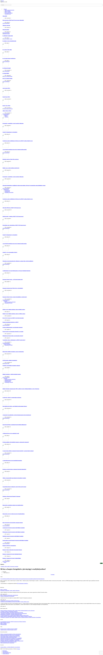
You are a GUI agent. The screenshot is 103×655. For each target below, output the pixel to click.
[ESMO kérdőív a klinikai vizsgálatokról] (5, 358)
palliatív (31, 578)
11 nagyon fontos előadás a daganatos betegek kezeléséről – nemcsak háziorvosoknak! (18, 450)
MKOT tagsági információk (9, 10)
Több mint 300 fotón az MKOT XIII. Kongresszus (12, 207)
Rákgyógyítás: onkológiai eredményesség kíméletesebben (13, 505)
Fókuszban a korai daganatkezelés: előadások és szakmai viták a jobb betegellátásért (18, 261)
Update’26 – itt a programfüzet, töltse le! (10, 252)
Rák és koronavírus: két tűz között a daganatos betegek (13, 522)
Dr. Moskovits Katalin (7, 68)
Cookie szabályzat (6, 653)
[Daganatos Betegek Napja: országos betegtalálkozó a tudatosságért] (5, 294)
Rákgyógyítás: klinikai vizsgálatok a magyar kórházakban (13, 351)
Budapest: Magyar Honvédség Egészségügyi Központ (12, 549)
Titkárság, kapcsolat (6, 25)
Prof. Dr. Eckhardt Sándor (7, 78)
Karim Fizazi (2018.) (6, 96)
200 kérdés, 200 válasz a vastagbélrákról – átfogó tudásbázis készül (11, 640)
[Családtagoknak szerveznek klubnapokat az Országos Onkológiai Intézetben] (5, 268)
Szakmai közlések (8, 381)
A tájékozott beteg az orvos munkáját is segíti (11, 433)
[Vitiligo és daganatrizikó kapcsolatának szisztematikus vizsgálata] (5, 475)
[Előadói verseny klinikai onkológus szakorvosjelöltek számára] (5, 307)
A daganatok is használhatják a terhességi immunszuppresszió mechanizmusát (13, 613)
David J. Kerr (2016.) (6, 105)
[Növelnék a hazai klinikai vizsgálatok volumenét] (6, 363)
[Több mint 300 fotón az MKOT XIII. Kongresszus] (5, 205)
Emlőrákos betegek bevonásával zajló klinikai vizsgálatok (13, 536)
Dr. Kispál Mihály (6, 73)
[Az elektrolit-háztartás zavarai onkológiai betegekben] (5, 458)
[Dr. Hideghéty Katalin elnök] (6, 33)
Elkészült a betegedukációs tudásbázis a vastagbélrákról (9, 639)
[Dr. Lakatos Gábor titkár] (5, 47)
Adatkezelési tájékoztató (7, 652)
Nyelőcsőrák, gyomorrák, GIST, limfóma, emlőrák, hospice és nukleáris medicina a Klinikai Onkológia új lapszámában (20, 617)
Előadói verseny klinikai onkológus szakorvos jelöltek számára (14, 313)
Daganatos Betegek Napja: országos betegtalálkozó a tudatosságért (15, 296)
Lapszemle (5, 378)
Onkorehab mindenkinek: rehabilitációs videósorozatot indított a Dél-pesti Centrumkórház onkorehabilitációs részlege (24, 185)
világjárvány (42, 578)
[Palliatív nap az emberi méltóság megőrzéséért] (5, 165)
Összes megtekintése (6, 23)
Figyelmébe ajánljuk (14, 578)
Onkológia (6, 116)
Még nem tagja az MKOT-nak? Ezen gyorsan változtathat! (13, 20)
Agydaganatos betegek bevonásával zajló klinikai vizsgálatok (14, 527)
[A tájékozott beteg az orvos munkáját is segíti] (5, 431)
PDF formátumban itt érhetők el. (22, 583)
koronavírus (28, 578)
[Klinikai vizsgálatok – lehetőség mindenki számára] (5, 372)
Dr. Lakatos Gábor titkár (7, 49)
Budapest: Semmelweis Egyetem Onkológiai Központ (12, 554)
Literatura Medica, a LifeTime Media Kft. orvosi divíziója (10, 647)
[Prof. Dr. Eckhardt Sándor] (7, 76)
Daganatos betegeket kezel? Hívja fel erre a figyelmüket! (13, 288)
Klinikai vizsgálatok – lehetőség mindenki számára (12, 374)
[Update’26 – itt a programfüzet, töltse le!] (5, 250)
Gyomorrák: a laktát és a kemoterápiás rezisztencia (12, 397)
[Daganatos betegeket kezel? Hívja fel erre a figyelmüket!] (5, 286)
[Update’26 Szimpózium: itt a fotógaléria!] (5, 232)
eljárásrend (5, 578)
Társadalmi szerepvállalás (9, 192)
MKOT (6, 115)
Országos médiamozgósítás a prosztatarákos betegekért (13, 327)
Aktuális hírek (6, 114)
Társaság (5, 9)
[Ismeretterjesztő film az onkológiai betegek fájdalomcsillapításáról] (5, 422)
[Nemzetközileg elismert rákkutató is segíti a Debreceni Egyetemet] (5, 484)
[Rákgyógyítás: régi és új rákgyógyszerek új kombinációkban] (5, 511)
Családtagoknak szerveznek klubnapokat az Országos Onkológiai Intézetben (16, 270)
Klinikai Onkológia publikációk (10, 379)
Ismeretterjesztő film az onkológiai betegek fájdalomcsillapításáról (14, 424)
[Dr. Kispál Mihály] (6, 71)
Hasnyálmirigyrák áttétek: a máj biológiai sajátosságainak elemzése (15, 406)
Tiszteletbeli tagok (8, 13)
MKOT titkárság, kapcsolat (5, 622)
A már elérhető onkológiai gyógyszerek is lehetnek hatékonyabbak (15, 149)
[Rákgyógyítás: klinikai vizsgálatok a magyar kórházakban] (5, 349)
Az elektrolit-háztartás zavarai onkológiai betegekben (12, 460)
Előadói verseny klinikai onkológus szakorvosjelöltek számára (14, 309)
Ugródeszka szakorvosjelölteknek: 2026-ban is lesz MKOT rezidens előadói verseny (18, 140)
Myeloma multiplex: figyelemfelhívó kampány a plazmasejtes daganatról (16, 442)
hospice (24, 578)
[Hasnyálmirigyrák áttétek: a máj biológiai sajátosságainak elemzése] (5, 404)
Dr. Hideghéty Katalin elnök (8, 35)
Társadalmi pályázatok (8, 302)
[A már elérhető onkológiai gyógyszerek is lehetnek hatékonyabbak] (5, 147)
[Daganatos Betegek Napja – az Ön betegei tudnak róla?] (5, 277)
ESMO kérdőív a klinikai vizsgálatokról (10, 360)
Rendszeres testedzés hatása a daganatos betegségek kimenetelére (14, 469)
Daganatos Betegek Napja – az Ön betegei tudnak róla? (13, 279)
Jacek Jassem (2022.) (6, 88)
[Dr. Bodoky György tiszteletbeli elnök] (7, 38)
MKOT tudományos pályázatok (10, 301)
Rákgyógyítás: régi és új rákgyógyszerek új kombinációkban (14, 513)
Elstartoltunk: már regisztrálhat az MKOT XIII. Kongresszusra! (14, 225)
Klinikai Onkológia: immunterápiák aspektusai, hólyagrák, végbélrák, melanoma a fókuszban (16, 616)
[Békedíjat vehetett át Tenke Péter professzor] (5, 157)
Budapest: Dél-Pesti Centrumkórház (9, 545)
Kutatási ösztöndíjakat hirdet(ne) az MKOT (10, 322)
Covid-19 (2, 578)
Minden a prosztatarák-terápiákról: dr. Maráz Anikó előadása (10, 634)
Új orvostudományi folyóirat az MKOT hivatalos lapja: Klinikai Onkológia (13, 621)
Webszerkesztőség (6, 29)
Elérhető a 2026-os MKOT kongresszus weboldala (9, 566)
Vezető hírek (38, 578)
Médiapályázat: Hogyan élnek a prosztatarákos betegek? (13, 335)
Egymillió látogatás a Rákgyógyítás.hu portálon (8, 641)
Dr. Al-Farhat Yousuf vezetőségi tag (9, 58)
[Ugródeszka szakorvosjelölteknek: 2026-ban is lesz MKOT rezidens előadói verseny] (5, 138)
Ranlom (18, 648)
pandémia (34, 578)
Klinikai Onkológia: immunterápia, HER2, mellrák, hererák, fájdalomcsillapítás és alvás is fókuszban (21, 388)
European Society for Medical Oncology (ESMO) (8, 628)
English (5, 562)
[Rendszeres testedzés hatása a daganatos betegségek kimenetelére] (5, 467)
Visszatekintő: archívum (9, 382)
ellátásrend (9, 578)
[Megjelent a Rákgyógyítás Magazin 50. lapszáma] (5, 494)
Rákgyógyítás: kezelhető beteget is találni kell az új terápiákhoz (11, 637)
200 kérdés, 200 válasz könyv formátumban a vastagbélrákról (10, 638)
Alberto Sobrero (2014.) (7, 110)
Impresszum (5, 650)
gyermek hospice (20, 578)
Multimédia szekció (8, 380)
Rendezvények (6, 189)
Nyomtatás (52, 574)
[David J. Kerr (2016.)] (5, 103)
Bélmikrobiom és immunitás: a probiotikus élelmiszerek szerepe (11, 614)
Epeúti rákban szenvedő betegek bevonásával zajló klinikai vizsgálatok (15, 540)
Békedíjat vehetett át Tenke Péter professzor (11, 159)
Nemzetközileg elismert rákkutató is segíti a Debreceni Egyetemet (14, 486)
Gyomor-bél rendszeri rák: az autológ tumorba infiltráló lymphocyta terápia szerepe (14, 615)
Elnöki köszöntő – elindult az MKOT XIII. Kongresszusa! (13, 216)
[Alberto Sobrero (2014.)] (8, 108)
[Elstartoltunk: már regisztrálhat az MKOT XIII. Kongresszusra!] (5, 223)
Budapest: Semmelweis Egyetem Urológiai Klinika (12, 558)
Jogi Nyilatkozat (5, 651)
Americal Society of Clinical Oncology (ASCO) (8, 629)
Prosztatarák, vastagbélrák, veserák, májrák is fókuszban (13, 123)
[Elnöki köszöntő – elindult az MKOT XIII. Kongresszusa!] (5, 214)
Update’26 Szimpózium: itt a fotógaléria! (10, 132)
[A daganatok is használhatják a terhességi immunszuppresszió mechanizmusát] (5, 412)
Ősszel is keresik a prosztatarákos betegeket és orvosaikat (13, 331)
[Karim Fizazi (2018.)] (5, 94)
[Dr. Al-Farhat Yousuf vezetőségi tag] (5, 56)
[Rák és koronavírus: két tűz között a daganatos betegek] (5, 520)
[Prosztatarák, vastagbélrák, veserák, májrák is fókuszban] (5, 121)
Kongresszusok (7, 190)
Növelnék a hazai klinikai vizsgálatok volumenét (11, 365)
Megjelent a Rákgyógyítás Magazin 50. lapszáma (11, 496)
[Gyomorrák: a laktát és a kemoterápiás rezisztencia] (5, 395)
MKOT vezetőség (3, 623)
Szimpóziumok (7, 191)
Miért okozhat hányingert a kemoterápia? (7, 642)
